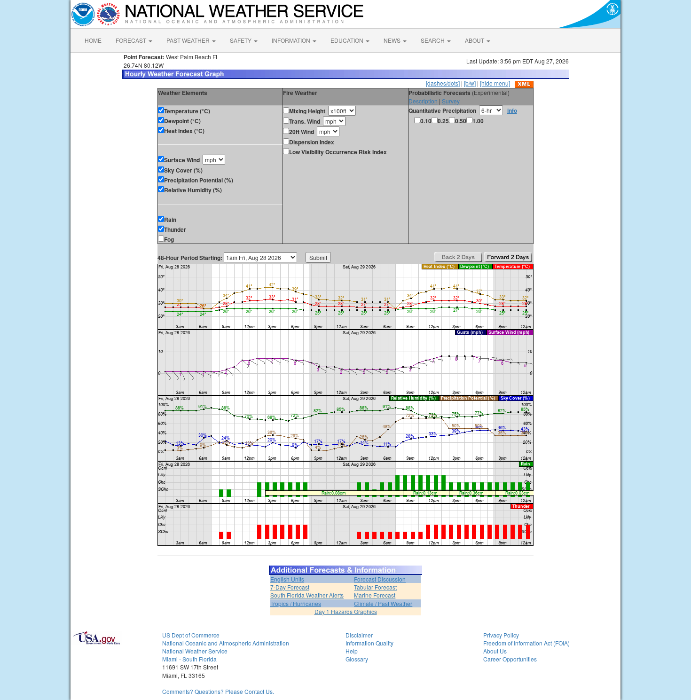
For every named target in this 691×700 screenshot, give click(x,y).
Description (423, 101)
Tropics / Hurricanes (295, 603)
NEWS (393, 40)
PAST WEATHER (188, 40)
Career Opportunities (510, 659)
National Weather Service (195, 651)
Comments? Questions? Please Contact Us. (218, 691)
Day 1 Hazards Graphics (345, 611)
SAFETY (241, 40)
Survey (451, 101)
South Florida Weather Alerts (307, 595)
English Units (287, 579)
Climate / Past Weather (383, 603)
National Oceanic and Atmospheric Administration (225, 643)
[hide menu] (495, 83)
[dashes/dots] (443, 83)
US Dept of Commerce (191, 635)
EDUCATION (347, 40)
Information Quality (369, 643)
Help (352, 651)
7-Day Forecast (289, 587)
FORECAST (132, 40)
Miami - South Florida (189, 659)
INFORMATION (292, 40)
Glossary (357, 659)
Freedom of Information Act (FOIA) (526, 643)
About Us (495, 651)
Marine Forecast (374, 595)
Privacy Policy (501, 635)
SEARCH (433, 40)
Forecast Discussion (380, 579)
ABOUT (475, 40)
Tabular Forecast (375, 587)
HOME (93, 40)
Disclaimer (359, 635)
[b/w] (470, 83)
